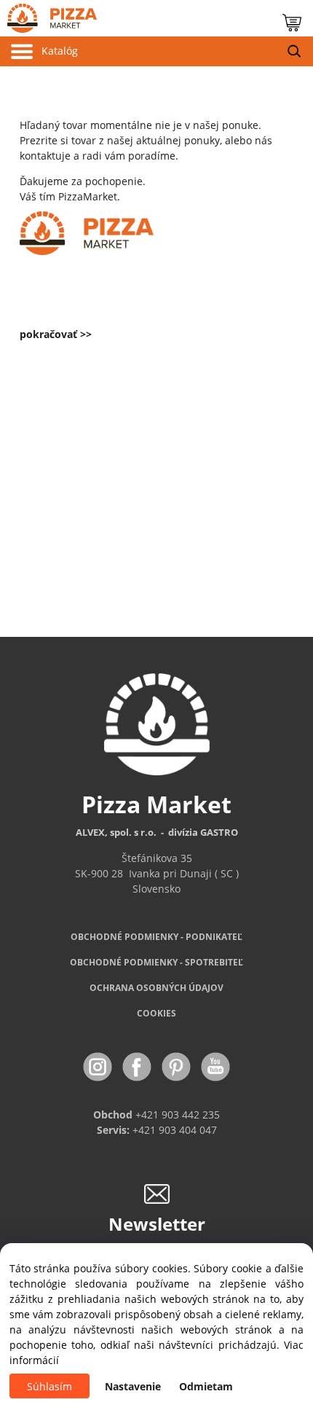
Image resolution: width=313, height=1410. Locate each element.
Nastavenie (133, 1386)
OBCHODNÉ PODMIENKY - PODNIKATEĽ (156, 937)
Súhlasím (49, 1386)
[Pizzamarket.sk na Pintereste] (177, 1066)
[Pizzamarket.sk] (48, 15)
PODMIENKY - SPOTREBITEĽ (156, 962)
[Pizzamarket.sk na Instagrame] (99, 1066)
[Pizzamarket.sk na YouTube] (215, 1066)
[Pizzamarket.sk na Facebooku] (138, 1066)
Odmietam (206, 1386)
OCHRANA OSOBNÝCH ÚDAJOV (156, 988)
